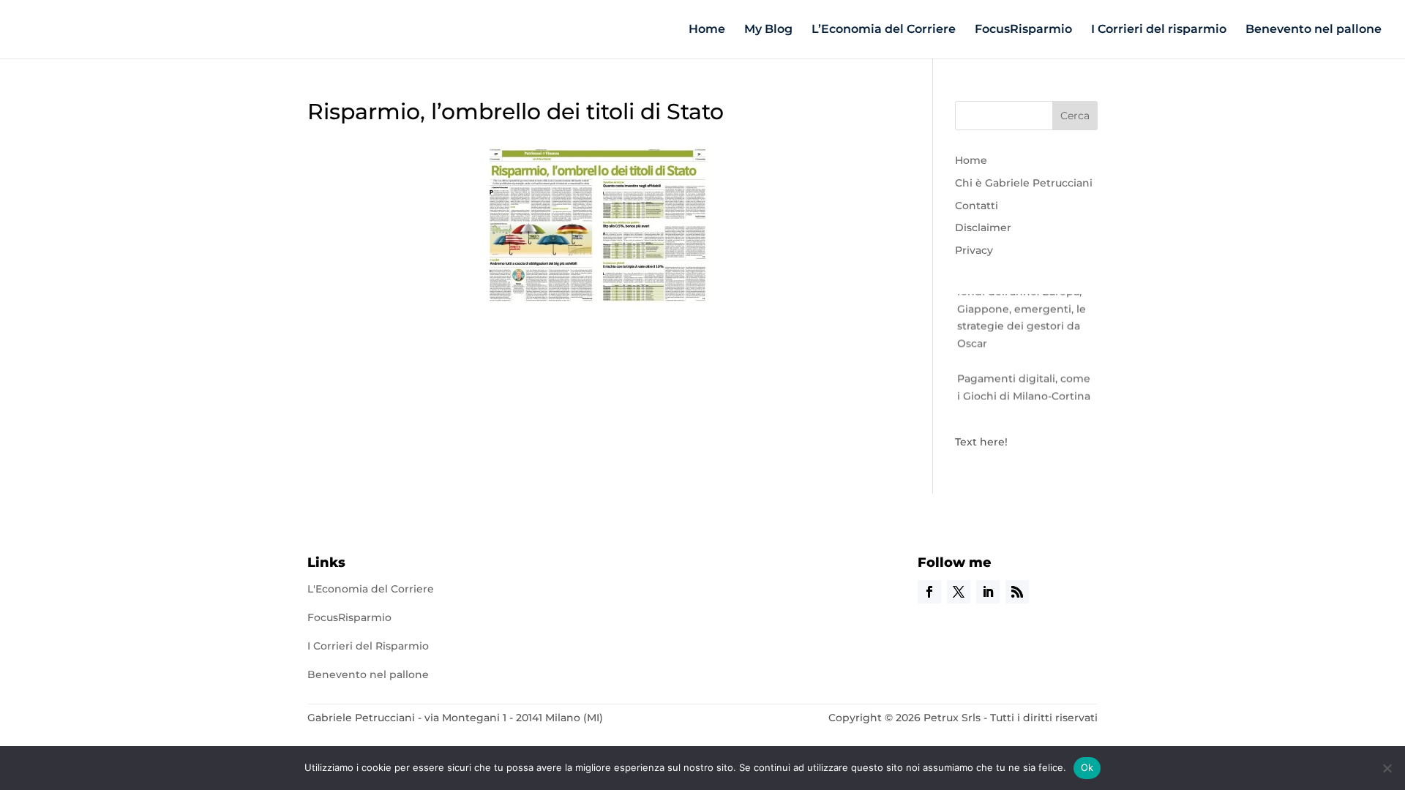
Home (707, 30)
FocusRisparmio (1023, 30)
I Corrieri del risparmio (1158, 30)
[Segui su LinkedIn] (988, 591)
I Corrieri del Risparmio (368, 645)
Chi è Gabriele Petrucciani (1024, 182)
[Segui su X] (958, 591)
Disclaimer (983, 227)
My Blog (768, 30)
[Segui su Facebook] (929, 591)
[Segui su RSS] (1017, 591)
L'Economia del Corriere (370, 588)
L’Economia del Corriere (884, 30)
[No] (1386, 768)
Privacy (974, 250)
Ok (1087, 767)
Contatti (976, 205)
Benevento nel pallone (1313, 30)
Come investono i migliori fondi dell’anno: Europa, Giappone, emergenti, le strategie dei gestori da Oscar (1025, 304)
